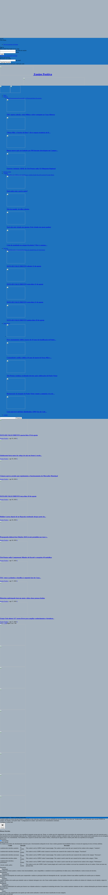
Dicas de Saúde (20, 175)
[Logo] (5, 92)
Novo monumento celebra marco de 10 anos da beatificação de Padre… (31, 340)
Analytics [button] (2, 877)
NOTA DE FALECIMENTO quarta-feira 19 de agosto (19, 435)
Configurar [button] (3, 822)
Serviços (5, 248)
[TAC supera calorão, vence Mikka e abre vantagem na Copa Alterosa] (16, 111)
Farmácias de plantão (27, 250)
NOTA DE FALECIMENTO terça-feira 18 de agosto (18, 496)
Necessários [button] (3, 839)
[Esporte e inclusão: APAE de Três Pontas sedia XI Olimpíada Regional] (16, 165)
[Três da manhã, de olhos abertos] (16, 206)
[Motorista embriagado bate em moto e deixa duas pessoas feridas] (13, 595)
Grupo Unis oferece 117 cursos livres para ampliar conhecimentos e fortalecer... (27, 618)
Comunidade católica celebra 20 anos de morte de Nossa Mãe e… (29, 358)
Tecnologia (39, 98)
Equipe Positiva (4, 438)
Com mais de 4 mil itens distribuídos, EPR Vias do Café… (27, 412)
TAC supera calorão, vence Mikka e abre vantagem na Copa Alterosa (31, 114)
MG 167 (25, 98)
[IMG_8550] (54, 85)
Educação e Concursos (16, 250)
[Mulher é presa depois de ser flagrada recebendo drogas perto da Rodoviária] (13, 513)
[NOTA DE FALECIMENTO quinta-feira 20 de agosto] (16, 317)
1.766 (5, 623)
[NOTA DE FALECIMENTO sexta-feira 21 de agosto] (16, 281)
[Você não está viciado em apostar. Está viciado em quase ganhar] (16, 224)
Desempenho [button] (3, 872)
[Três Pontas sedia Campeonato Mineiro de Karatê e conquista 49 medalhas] (13, 554)
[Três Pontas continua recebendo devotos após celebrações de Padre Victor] (16, 372)
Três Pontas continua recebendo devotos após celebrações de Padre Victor (32, 376)
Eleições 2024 (7, 172)
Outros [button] (2, 889)
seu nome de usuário (21, 50)
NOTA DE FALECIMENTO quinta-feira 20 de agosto (25, 320)
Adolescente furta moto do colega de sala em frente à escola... (21, 455)
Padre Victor (6, 323)
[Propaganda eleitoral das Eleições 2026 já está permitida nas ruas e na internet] (13, 534)
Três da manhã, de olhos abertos (18, 209)
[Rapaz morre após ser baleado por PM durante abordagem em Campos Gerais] (16, 147)
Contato (5, 415)
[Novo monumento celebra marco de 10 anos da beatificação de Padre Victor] (16, 336)
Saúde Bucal (36, 175)
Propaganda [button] (3, 883)
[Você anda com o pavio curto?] (16, 188)
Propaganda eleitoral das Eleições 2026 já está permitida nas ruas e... (24, 537)
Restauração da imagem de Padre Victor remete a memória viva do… (31, 394)
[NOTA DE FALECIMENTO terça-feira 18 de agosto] (13, 493)
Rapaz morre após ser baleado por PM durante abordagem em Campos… (32, 150)
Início (4, 95)
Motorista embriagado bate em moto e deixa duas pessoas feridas (22, 598)
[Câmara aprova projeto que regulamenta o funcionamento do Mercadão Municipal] (13, 472)
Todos (8, 98)
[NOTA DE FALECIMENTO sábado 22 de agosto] (16, 263)
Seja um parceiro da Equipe (10, 44)
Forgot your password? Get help (8, 55)
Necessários (5, 840)
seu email (18, 60)
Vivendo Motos (50, 175)
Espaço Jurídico (29, 175)
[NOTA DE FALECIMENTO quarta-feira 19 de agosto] (13, 432)
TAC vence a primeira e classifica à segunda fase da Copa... (20, 578)
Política (34, 98)
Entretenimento (14, 98)
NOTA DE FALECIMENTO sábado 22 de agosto (24, 266)
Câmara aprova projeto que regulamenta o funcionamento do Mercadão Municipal (29, 476)
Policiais (29, 98)
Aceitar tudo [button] (9, 822)
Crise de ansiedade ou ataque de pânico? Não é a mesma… (27, 245)
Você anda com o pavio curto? (17, 191)
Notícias (5, 97)
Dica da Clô (13, 175)
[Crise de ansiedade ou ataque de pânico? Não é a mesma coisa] (16, 242)
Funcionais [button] (3, 867)
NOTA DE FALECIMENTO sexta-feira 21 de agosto (25, 284)
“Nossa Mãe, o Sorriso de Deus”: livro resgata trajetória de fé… (29, 132)
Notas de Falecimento (39, 250)
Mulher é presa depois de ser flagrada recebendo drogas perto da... (23, 517)
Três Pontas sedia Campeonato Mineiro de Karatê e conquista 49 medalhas (26, 557)
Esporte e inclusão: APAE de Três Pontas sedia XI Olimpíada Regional (31, 168)
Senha (17, 52)
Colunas (5, 173)
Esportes (20, 98)
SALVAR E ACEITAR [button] (6, 894)
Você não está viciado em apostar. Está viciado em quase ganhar (29, 227)
